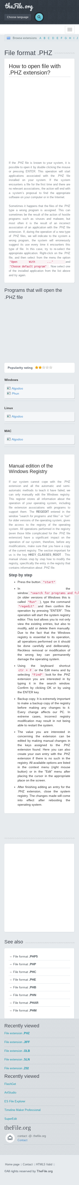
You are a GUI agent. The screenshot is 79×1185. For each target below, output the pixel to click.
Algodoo (17, 388)
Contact (22, 1140)
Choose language (18, 17)
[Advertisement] (39, 120)
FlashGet (10, 1084)
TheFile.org (45, 1171)
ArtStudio (10, 1092)
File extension (17, 1033)
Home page (12, 1164)
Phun (15, 393)
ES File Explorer (14, 1101)
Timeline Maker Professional (22, 1110)
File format (25, 956)
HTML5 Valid (44, 1164)
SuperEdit (10, 1118)
